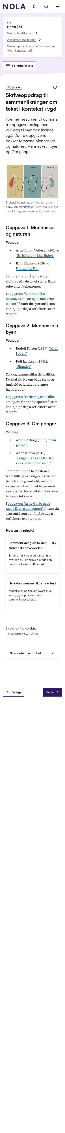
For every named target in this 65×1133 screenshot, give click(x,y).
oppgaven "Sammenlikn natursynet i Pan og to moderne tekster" (30, 298)
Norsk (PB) (15, 27)
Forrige (16, 692)
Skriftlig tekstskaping (19, 33)
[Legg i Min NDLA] (55, 87)
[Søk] (46, 6)
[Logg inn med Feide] (34, 6)
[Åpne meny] (57, 6)
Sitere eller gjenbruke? (25, 653)
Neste (49, 692)
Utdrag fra (27, 268)
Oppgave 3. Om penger (31, 423)
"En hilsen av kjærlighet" (35, 255)
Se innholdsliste (22, 65)
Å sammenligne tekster (21, 39)
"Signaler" (23, 366)
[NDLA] (14, 6)
